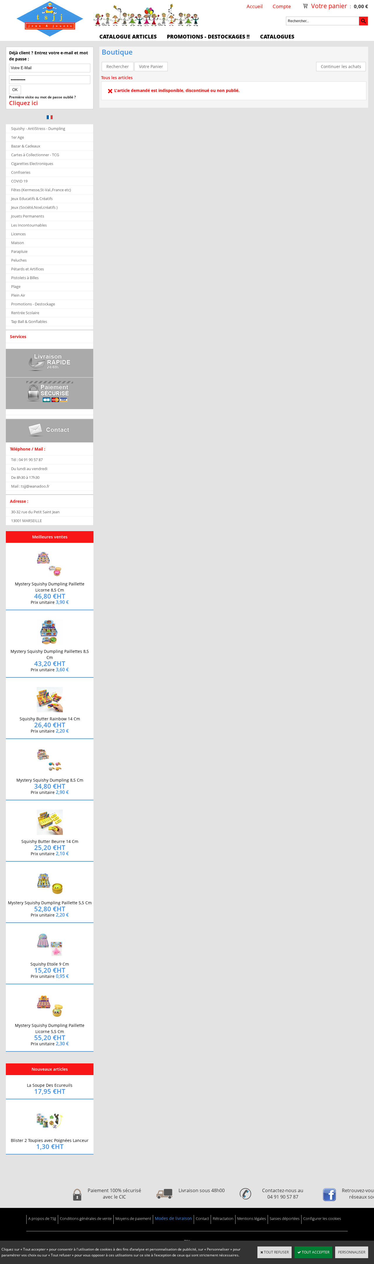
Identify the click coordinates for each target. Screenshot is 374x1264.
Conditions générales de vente (86, 1218)
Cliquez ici (23, 103)
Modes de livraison (173, 1218)
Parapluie (19, 251)
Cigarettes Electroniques (32, 163)
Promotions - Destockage (33, 304)
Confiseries (20, 172)
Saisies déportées (284, 1218)
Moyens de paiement (133, 1218)
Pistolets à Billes (25, 277)
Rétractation (223, 1218)
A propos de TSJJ (42, 1218)
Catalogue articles (128, 36)
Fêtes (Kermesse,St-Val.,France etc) (41, 189)
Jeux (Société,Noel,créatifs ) (34, 207)
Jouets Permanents (27, 216)
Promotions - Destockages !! (208, 36)
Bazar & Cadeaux (25, 146)
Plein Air (18, 295)
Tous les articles (117, 77)
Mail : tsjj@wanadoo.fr (30, 486)
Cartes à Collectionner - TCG (35, 154)
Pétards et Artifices (27, 269)
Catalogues (277, 36)
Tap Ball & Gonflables (29, 321)
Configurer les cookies (322, 1218)
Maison (17, 242)
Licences (18, 234)
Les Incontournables (29, 225)
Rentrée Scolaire (25, 312)
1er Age (17, 137)
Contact (202, 1218)
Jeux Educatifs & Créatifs (32, 198)
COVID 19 (19, 181)
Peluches (19, 260)
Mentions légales (251, 1218)
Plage (15, 286)
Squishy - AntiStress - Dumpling (38, 128)
